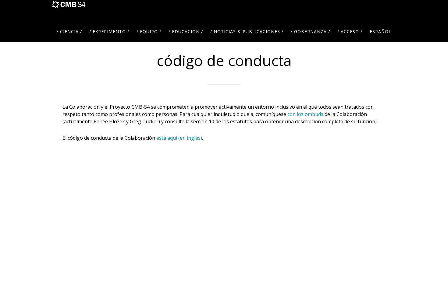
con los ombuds (305, 114)
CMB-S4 (68, 10)
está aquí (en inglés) (179, 138)
